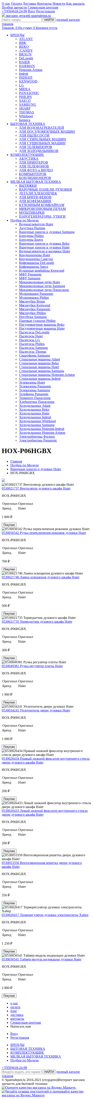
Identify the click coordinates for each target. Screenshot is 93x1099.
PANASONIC (29, 93)
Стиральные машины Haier (39, 367)
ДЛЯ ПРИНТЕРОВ (33, 162)
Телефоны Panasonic (34, 394)
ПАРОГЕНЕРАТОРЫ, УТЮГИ (42, 216)
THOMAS (26, 112)
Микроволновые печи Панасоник (44, 290)
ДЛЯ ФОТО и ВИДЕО (36, 170)
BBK (22, 43)
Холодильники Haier (34, 413)
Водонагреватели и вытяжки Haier (44, 251)
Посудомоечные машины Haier (42, 328)
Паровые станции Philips (37, 321)
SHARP (24, 108)
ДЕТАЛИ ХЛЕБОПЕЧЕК (38, 193)
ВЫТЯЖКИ (28, 185)
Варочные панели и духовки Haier (44, 247)
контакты (17, 1019)
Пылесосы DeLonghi (34, 332)
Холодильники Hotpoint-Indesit (41, 429)
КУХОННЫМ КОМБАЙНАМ (41, 205)
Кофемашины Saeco (33, 266)
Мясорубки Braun (32, 301)
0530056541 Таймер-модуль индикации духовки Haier (41, 959)
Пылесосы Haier (31, 336)
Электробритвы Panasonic (38, 440)
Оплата (16, 3)
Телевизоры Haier (32, 382)
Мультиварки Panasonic (36, 293)
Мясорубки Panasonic (34, 309)
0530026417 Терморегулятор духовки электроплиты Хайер (45, 915)
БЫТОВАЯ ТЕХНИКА (27, 124)
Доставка (29, 3)
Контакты (44, 3)
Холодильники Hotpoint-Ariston (42, 432)
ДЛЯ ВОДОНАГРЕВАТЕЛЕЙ (41, 128)
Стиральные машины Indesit (40, 378)
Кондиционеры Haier (34, 255)
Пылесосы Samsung (33, 348)
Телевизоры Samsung (34, 390)
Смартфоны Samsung (34, 355)
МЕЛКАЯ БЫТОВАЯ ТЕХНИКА (35, 182)
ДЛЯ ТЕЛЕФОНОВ (34, 166)
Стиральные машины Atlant (39, 359)
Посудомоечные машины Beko (41, 324)
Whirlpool (26, 116)
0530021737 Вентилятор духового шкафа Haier (36, 488)
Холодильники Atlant (34, 405)
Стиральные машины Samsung (41, 371)
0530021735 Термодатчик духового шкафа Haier (37, 621)
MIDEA (24, 89)
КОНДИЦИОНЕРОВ (35, 178)
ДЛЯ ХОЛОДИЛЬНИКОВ (38, 151)
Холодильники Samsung (37, 425)
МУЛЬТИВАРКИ (32, 212)
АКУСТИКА (28, 158)
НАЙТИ (49, 19)
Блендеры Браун (31, 239)
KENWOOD (28, 81)
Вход (31, 11)
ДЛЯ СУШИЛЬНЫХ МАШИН (42, 143)
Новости (59, 3)
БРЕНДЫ (17, 35)
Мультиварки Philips (34, 297)
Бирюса (24, 120)
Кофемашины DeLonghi (36, 263)
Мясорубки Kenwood (34, 305)
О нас (6, 3)
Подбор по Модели (24, 220)
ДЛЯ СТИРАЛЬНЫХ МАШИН (42, 139)
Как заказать (75, 3)
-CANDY (26, 50)
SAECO (25, 101)
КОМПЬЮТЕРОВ (32, 174)
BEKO (24, 46)
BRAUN (25, 54)
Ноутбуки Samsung (33, 317)
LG (21, 85)
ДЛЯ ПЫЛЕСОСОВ (34, 135)
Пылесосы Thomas (32, 351)
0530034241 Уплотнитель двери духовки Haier (36, 710)
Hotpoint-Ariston (30, 70)
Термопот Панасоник (35, 398)
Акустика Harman (32, 228)
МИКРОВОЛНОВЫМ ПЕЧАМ (42, 209)
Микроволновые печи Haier (39, 282)
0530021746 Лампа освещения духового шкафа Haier (40, 577)
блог (13, 1011)
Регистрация (45, 11)
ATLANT (26, 39)
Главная (16, 461)
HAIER (24, 62)
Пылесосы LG (29, 340)
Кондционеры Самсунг (36, 259)
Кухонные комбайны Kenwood (41, 270)
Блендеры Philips (31, 236)
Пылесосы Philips (32, 344)
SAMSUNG (27, 104)
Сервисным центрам (43, 7)
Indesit (23, 73)
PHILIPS (25, 97)
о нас (14, 1003)
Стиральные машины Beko (39, 363)
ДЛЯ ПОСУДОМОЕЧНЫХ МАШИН (47, 131)
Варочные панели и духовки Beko (44, 243)
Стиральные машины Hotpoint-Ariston (47, 375)
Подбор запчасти (14, 7)
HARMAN (27, 66)
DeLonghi (26, 58)
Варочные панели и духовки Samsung (47, 232)
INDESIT (26, 77)
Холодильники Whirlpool (37, 421)
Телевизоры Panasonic (35, 386)
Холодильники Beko (34, 409)
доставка (16, 1015)
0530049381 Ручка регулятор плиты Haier (32, 666)
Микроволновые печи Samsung (42, 286)
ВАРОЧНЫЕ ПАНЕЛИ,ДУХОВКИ (45, 189)
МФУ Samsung (29, 278)
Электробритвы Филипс (37, 436)
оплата (15, 1007)
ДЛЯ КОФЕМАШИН (35, 201)
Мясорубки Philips (32, 313)
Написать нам (20, 1026)
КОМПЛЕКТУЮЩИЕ (27, 155)
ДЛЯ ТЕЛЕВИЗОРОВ (35, 147)
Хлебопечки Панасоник (37, 402)
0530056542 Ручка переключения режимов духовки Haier (44, 533)
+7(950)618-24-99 (14, 11)
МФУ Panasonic (30, 274)
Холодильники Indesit (35, 417)
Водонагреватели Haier (36, 224)
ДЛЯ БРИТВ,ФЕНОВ (35, 197)
